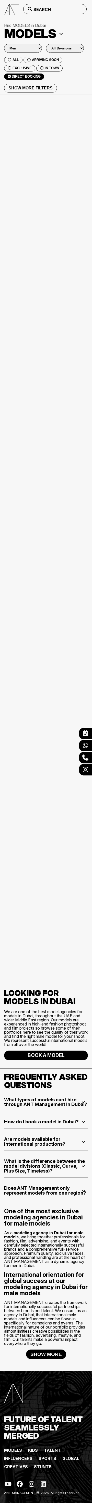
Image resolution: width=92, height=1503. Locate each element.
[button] (46, 1102)
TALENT (52, 1450)
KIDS (33, 1450)
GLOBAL (70, 1458)
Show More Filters (30, 88)
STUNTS (43, 1466)
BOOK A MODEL (46, 1055)
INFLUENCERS (18, 1458)
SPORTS (47, 1458)
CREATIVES (16, 1466)
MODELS (13, 1450)
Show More (46, 1354)
